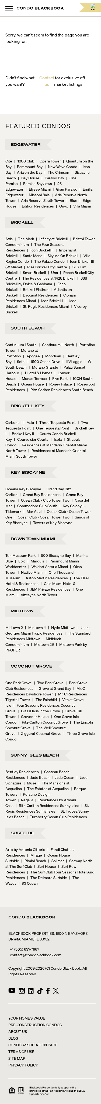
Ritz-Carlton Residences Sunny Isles (47, 805)
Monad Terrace (33, 378)
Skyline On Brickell (61, 255)
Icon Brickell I (50, 300)
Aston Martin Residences (45, 577)
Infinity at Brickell (52, 238)
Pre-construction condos (35, 1024)
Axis (9, 238)
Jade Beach (38, 777)
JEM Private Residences (49, 589)
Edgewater (25, 144)
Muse (30, 782)
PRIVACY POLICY (23, 1064)
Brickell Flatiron (34, 289)
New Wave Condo (61, 166)
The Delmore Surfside (47, 877)
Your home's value (26, 1018)
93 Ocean (28, 883)
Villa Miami (80, 205)
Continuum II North (56, 344)
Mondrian (51, 355)
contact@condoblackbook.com (35, 954)
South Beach (27, 327)
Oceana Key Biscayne (23, 488)
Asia (28, 422)
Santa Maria (31, 255)
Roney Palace (59, 383)
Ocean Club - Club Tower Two (43, 500)
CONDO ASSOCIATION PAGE (32, 1044)
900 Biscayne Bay (54, 555)
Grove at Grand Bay (53, 688)
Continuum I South (21, 344)
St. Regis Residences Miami (44, 306)
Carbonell (13, 422)
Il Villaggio (72, 361)
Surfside (22, 832)
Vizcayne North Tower (37, 594)
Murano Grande (43, 367)
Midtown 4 (35, 627)
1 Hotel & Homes (36, 372)
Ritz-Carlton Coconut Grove (43, 722)
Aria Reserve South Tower (41, 200)
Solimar (56, 860)
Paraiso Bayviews (36, 183)
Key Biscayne (28, 472)
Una (53, 272)
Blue (72, 200)
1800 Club (24, 160)
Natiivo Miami (30, 572)
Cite (8, 160)
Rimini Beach (33, 860)
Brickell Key (28, 405)
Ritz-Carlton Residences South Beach (60, 389)
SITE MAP (16, 1058)
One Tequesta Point (51, 427)
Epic (20, 560)
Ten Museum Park (20, 555)
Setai (19, 361)
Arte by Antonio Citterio (25, 849)
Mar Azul (32, 511)
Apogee (31, 355)
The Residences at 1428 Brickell (47, 278)
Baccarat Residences (39, 294)
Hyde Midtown (61, 627)
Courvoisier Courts (31, 439)
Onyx (62, 205)
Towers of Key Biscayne (51, 522)
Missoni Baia (38, 194)
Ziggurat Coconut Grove (39, 733)
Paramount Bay (28, 166)
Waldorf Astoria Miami (48, 566)
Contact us (46, 81)
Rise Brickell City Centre (45, 266)
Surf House (45, 866)
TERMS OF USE (21, 1051)
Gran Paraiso (65, 189)
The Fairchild (44, 699)
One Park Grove (18, 682)
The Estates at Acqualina (46, 788)
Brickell (22, 222)
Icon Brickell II (40, 249)
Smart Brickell (33, 272)
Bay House (28, 177)
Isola (56, 439)
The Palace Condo (48, 261)
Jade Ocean (63, 777)
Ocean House (31, 383)
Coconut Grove (31, 666)
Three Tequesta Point (56, 422)
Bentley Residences (22, 771)
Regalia (25, 799)
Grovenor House (33, 716)
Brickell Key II (21, 433)
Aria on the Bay (28, 172)
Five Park (58, 378)
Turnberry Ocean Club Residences (57, 816)
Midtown (22, 610)
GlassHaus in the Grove (39, 710)
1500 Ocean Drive (43, 361)
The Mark (24, 238)
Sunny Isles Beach (35, 755)
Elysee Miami (38, 189)
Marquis (35, 560)
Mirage (34, 855)
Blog (13, 1038)
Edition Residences (36, 205)
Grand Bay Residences (40, 494)
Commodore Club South (35, 505)
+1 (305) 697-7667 (24, 949)
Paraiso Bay (52, 177)
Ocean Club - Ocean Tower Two (42, 516)
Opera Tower (48, 160)
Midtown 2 (14, 627)
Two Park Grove (49, 682)
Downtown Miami (33, 538)
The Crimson (56, 172)
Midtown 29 (42, 644)
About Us (17, 1031)
